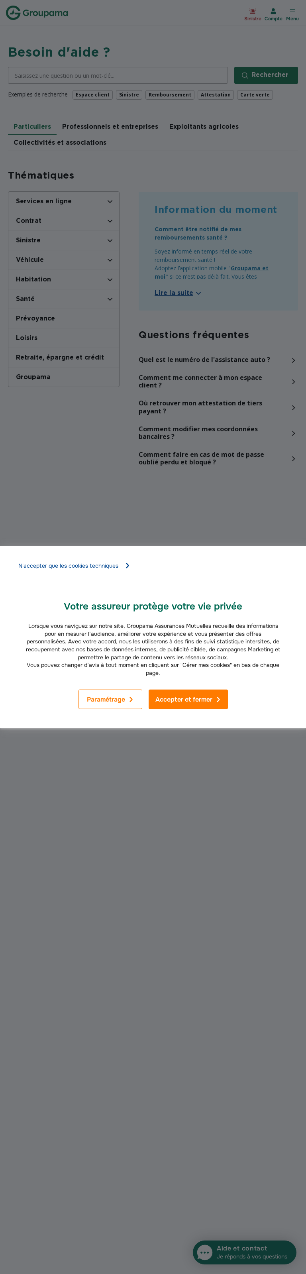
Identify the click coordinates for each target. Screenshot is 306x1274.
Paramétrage (106, 699)
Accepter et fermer (183, 699)
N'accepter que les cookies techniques (68, 565)
